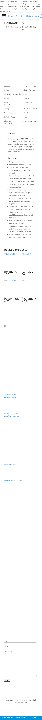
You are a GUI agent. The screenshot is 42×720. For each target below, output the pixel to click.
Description (12, 133)
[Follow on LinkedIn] (27, 709)
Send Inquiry (7, 718)
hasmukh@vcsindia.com (13, 480)
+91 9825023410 (10, 464)
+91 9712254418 (10, 397)
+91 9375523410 (10, 395)
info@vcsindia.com (11, 413)
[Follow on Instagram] (23, 709)
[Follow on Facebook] (14, 709)
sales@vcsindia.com (11, 416)
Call (36, 718)
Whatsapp (22, 718)
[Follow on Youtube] (19, 709)
